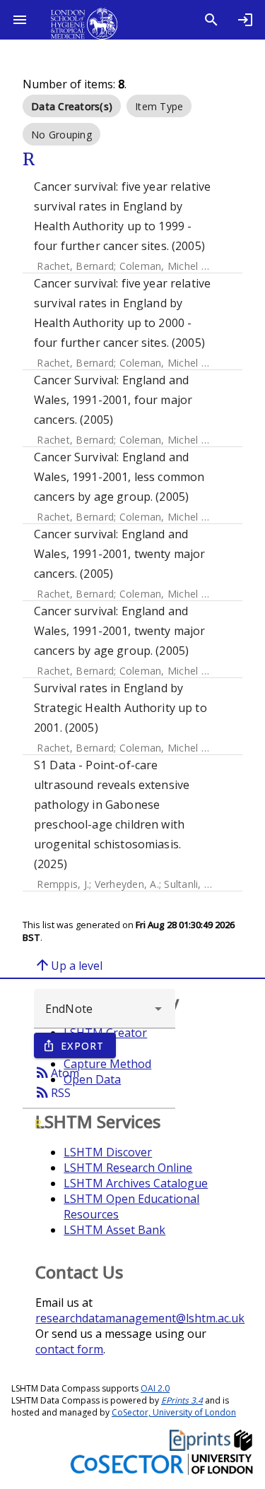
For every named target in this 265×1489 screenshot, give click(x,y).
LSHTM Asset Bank (114, 1230)
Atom (56, 1072)
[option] (72, 106)
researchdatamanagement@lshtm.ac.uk (140, 1318)
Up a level (68, 964)
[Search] (211, 20)
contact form (69, 1349)
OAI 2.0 (155, 1388)
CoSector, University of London (174, 1412)
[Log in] (245, 20)
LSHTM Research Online (128, 1167)
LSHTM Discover (108, 1152)
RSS (52, 1092)
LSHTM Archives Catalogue (136, 1183)
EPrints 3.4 (182, 1400)
